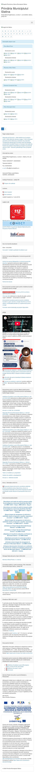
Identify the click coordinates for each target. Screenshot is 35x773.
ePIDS (5, 383)
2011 (15, 53)
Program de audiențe (9, 183)
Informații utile (6, 296)
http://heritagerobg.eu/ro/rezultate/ (11, 758)
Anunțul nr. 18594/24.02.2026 (10, 477)
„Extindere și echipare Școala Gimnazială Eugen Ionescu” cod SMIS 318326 (17, 530)
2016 (8, 92)
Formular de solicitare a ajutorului (12, 381)
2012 (22, 53)
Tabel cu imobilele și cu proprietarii (11, 473)
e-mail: (4, 168)
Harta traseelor (8, 192)
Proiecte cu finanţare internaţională (23, 144)
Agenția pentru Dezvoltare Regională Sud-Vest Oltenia (16, 220)
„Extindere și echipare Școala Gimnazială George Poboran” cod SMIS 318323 (17, 526)
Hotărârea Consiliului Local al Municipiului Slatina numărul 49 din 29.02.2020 (17, 665)
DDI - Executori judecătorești (15, 147)
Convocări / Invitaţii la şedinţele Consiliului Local (15, 250)
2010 (8, 53)
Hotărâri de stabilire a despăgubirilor (12, 475)
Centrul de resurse (7, 281)
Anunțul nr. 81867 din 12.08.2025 (11, 410)
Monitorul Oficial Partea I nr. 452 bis (12, 559)
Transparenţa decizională (9, 142)
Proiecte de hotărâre (8, 145)
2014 (8, 55)
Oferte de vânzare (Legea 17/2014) (19, 139)
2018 (22, 92)
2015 (22, 74)
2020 (8, 94)
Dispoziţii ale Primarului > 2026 (10, 137)
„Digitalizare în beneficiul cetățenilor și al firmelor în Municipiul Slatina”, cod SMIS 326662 (17, 534)
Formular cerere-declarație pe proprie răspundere (15, 307)
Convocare (10, 670)
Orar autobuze (8, 194)
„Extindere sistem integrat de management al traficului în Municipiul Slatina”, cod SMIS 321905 (17, 542)
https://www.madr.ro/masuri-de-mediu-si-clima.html (19, 653)
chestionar (11, 630)
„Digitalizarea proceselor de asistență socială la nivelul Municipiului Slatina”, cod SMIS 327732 (17, 538)
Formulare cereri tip (21, 142)
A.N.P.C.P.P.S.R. (7, 227)
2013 (29, 53)
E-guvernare (14, 227)
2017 (15, 92)
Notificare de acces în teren (14, 668)
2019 (29, 92)
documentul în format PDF (9, 590)
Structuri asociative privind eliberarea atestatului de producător (17, 140)
